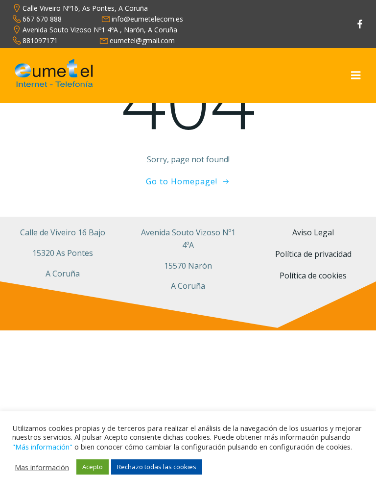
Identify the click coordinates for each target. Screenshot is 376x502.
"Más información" (42, 447)
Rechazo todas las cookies (156, 466)
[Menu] (356, 75)
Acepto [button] (92, 466)
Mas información (42, 467)
